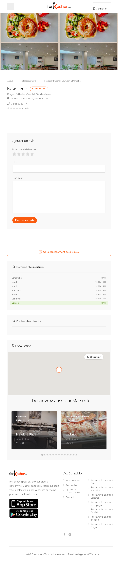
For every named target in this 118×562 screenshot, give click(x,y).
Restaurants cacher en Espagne (101, 504)
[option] (29, 41)
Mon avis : (18, 178)
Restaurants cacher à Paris (102, 482)
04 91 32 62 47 (18, 103)
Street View (95, 357)
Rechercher (72, 485)
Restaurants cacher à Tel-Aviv (102, 511)
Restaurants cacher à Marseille (102, 489)
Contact (70, 497)
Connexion (101, 8)
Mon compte (72, 480)
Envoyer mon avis (24, 220)
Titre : (15, 162)
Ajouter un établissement (73, 491)
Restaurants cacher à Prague (102, 526)
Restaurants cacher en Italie (101, 518)
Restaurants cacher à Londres (102, 496)
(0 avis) (25, 108)
